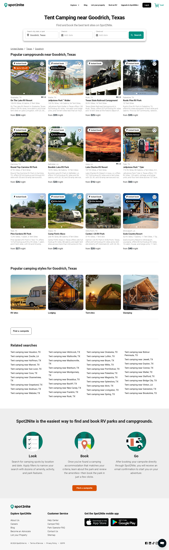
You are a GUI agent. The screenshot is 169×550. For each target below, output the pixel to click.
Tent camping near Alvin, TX (100, 386)
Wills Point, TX (91, 231)
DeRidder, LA (53, 164)
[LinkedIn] (150, 544)
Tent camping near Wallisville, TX (64, 356)
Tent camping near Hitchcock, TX (64, 352)
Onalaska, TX (16, 98)
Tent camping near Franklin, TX (63, 392)
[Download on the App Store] (97, 522)
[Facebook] (146, 544)
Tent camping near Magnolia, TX (102, 377)
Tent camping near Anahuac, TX (26, 389)
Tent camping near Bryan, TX (100, 360)
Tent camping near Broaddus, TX (64, 379)
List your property (98, 5)
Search (137, 35)
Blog (85, 5)
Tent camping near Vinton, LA (139, 385)
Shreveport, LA (129, 231)
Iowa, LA (89, 164)
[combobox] (41, 35)
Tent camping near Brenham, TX (64, 368)
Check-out (99, 31)
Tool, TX (14, 231)
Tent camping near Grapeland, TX (26, 385)
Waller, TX (52, 98)
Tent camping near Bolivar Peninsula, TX (137, 354)
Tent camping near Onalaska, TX (102, 352)
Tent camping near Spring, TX (101, 394)
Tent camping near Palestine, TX (102, 373)
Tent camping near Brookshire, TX (141, 393)
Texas (29, 49)
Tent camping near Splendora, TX (102, 381)
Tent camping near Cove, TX (24, 373)
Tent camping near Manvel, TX (25, 365)
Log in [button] (147, 5)
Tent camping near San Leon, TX (26, 369)
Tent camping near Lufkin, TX (101, 356)
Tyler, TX (126, 164)
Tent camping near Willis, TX (100, 365)
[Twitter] (153, 543)
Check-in (64, 31)
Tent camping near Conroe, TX (139, 368)
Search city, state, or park (36, 31)
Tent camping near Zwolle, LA (25, 356)
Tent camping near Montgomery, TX (64, 374)
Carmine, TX (16, 164)
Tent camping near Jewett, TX (139, 359)
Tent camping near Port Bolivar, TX (103, 369)
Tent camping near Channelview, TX (26, 379)
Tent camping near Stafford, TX (140, 376)
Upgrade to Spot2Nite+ (130, 5)
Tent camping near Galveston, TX (140, 389)
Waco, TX (52, 231)
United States (17, 49)
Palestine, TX (128, 98)
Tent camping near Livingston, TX (103, 390)
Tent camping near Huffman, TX (26, 360)
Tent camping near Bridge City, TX (141, 380)
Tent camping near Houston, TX (26, 352)
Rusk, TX (89, 98)
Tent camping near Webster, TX (25, 393)
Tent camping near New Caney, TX (65, 388)
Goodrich (39, 49)
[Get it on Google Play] (124, 522)
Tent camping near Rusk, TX (62, 396)
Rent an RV (113, 5)
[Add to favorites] (41, 63)
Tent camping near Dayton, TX (139, 363)
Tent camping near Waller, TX (138, 372)
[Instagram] (156, 544)
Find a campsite (21, 331)
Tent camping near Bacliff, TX (63, 383)
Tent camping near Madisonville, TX (64, 362)
